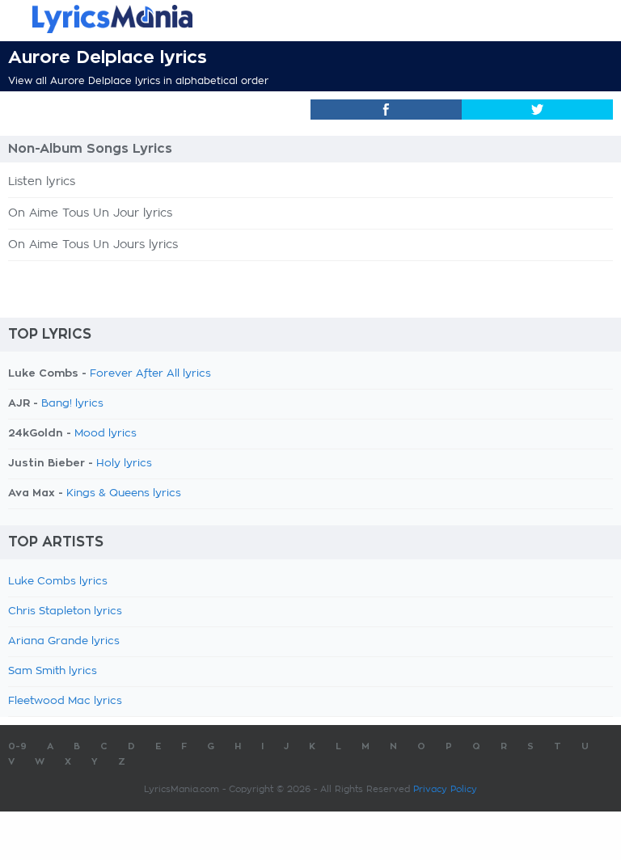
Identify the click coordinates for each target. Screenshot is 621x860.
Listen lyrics (41, 182)
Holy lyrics (124, 463)
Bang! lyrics (72, 403)
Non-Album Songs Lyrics (90, 148)
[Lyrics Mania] (310, 19)
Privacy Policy (445, 789)
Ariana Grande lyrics (64, 641)
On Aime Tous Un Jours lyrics (93, 245)
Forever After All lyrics (150, 374)
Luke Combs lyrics (58, 581)
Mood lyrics (105, 433)
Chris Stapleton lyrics (65, 611)
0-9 (17, 746)
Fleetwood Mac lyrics (65, 701)
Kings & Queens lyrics (123, 493)
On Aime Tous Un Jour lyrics (90, 213)
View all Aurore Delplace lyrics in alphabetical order (138, 81)
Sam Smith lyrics (52, 671)
